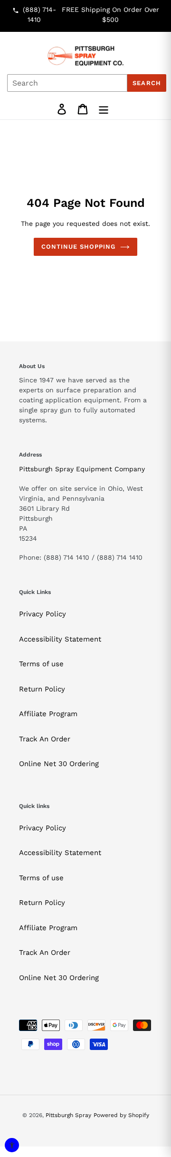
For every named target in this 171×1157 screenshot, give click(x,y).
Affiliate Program (48, 714)
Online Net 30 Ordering (59, 763)
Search (147, 83)
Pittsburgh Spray (68, 1115)
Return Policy (42, 689)
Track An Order (44, 739)
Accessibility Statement (60, 639)
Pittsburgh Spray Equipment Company (82, 469)
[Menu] (103, 109)
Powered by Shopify (121, 1115)
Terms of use (41, 664)
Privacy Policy (42, 614)
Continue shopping (78, 246)
